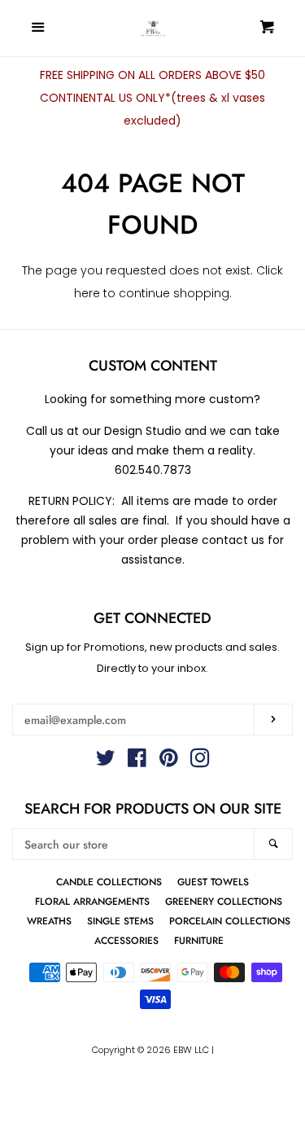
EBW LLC (191, 1049)
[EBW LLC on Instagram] (200, 761)
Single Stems (120, 921)
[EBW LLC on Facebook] (137, 761)
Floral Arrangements (92, 901)
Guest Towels (213, 882)
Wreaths (49, 921)
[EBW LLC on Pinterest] (169, 761)
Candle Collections (109, 882)
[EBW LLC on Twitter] (105, 761)
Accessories (126, 940)
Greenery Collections (223, 901)
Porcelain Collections (229, 921)
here (87, 293)
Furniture (199, 940)
